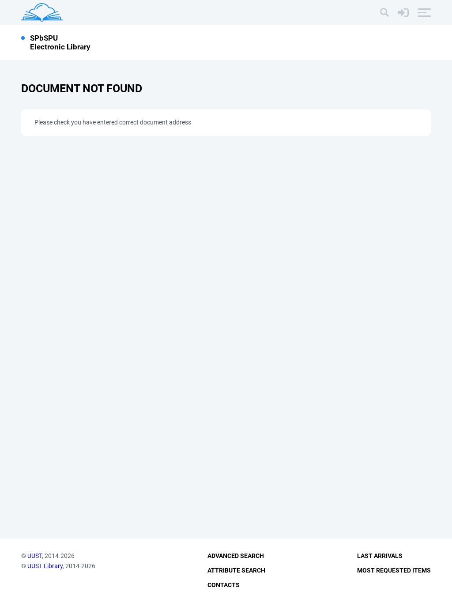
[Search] (384, 12)
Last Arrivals (380, 555)
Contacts (223, 584)
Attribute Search (236, 570)
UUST (34, 555)
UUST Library (45, 565)
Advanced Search (235, 555)
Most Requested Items (394, 570)
